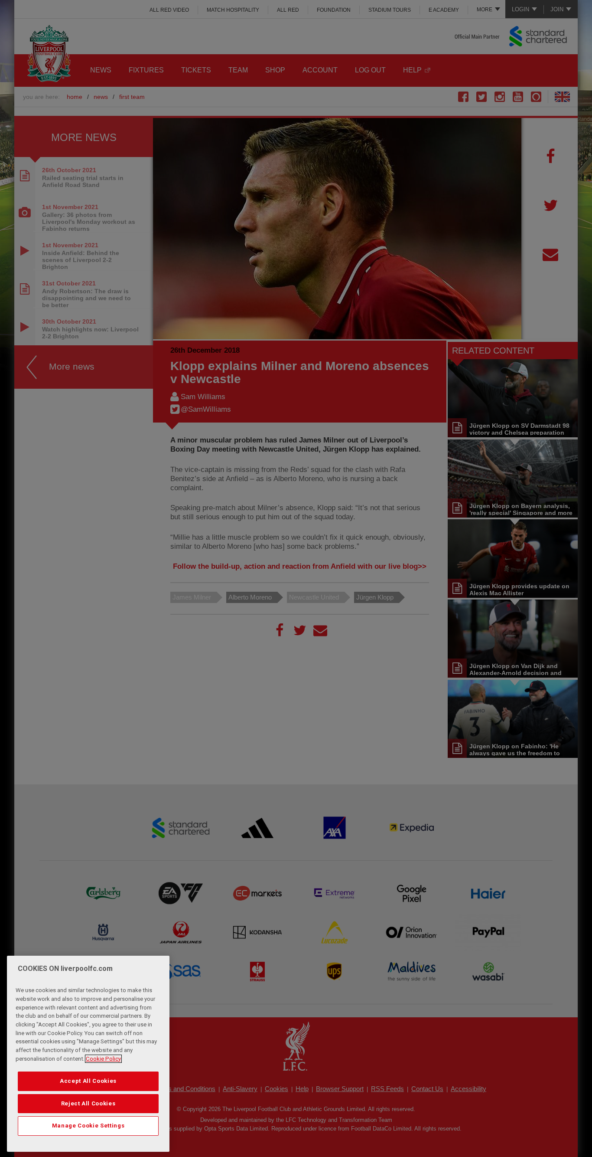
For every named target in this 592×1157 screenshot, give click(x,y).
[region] (88, 1054)
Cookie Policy (103, 1058)
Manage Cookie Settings (88, 1125)
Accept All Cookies (88, 1081)
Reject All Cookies (88, 1103)
